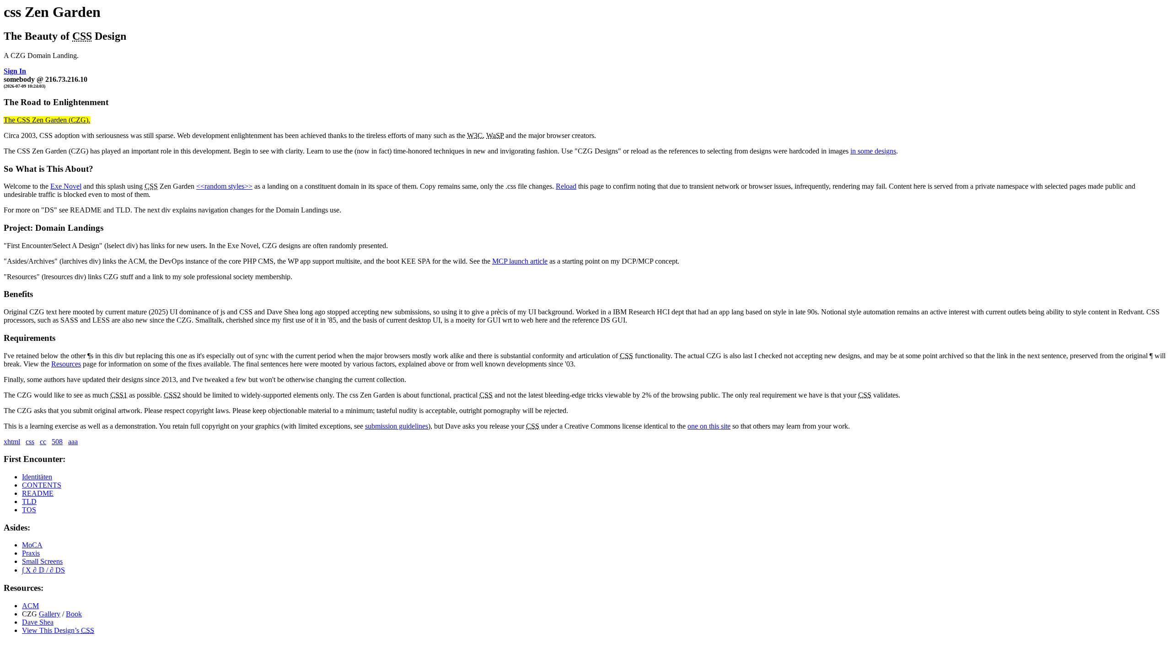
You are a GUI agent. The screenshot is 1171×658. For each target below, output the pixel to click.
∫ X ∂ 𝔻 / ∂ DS (43, 570)
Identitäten (37, 477)
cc (43, 442)
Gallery (49, 614)
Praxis (31, 553)
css (30, 442)
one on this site (709, 426)
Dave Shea (38, 622)
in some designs (873, 151)
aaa (73, 442)
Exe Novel (65, 186)
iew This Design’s (58, 630)
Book (74, 614)
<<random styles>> (224, 186)
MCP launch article (520, 261)
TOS (29, 510)
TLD (29, 501)
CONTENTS (41, 485)
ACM (30, 606)
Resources (66, 364)
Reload (566, 186)
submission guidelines (396, 426)
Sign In (15, 71)
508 (57, 442)
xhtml (12, 442)
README (38, 493)
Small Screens (42, 561)
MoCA (32, 545)
